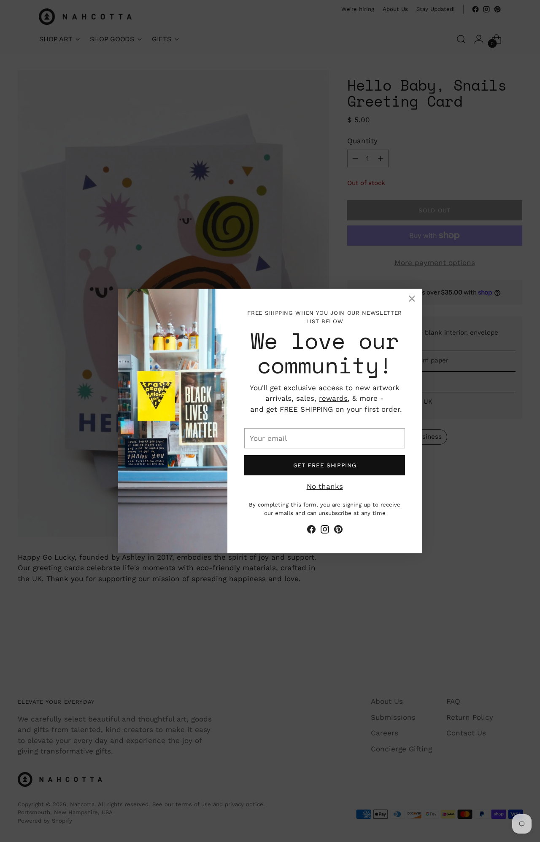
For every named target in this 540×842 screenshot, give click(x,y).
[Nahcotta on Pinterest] (338, 531)
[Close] (411, 298)
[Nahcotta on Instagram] (325, 531)
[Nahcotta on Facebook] (311, 531)
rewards (333, 398)
